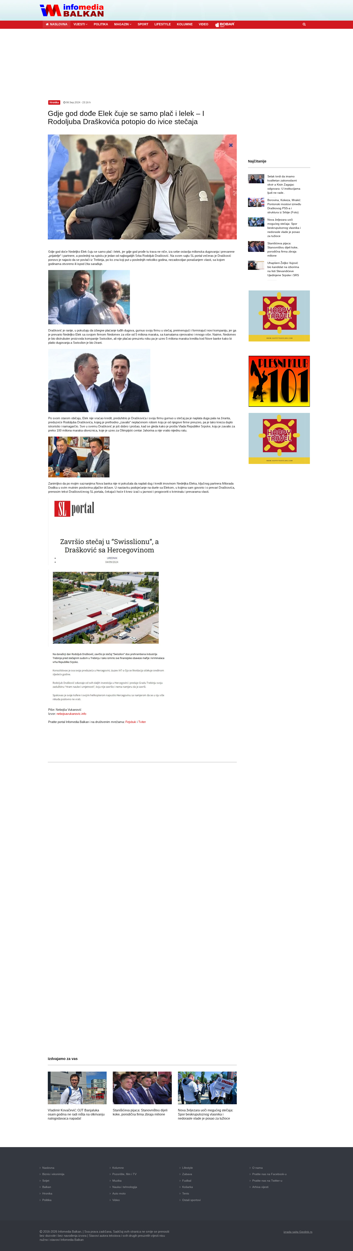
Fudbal (186, 1180)
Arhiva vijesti (260, 1187)
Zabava (187, 1174)
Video (116, 1200)
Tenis (185, 1193)
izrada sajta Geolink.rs (298, 1231)
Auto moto (119, 1193)
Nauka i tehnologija (124, 1187)
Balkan (46, 1187)
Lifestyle (187, 1167)
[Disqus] (142, 886)
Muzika (117, 1180)
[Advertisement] (176, 59)
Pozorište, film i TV (124, 1174)
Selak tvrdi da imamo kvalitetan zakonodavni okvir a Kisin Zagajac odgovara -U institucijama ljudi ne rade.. (283, 184)
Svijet (45, 1180)
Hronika (47, 1193)
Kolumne (118, 1167)
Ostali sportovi (191, 1200)
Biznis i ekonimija (53, 1174)
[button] (80, 24)
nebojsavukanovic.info (71, 713)
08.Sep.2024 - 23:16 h (78, 102)
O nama (257, 1167)
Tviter (142, 722)
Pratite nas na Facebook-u (269, 1174)
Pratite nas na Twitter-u (267, 1180)
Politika (46, 1200)
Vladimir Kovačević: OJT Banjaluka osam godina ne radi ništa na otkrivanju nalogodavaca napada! (76, 1114)
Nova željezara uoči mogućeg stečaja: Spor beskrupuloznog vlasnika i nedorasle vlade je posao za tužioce (205, 1114)
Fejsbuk (130, 722)
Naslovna (48, 1167)
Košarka (187, 1187)
